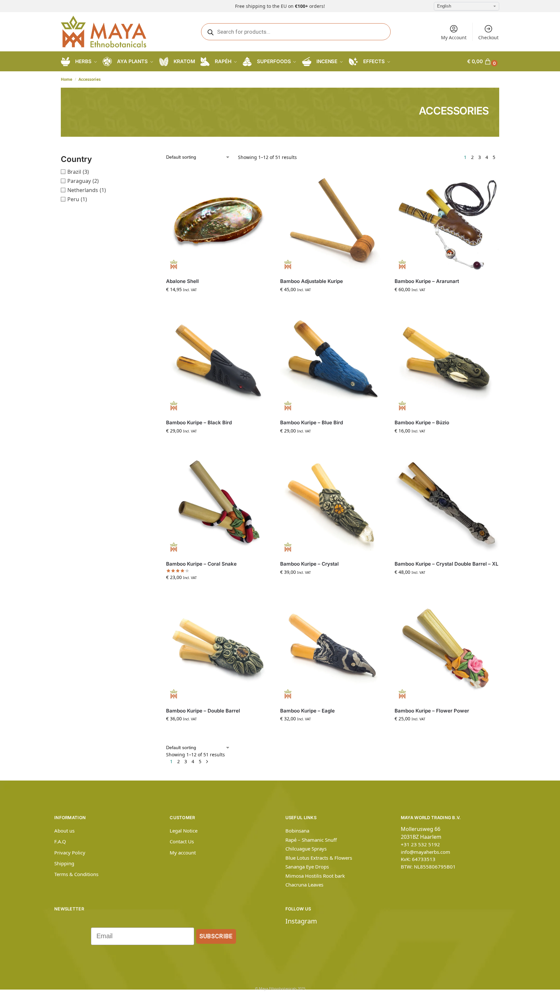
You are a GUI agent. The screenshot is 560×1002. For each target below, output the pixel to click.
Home (66, 79)
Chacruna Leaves (304, 884)
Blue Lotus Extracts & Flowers (318, 857)
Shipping (64, 863)
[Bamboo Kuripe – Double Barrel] (218, 650)
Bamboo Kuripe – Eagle (307, 711)
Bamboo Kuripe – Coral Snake (201, 564)
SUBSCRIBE (216, 936)
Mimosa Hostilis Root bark (315, 875)
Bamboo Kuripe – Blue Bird (311, 422)
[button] (483, 61)
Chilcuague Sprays (306, 848)
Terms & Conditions (76, 874)
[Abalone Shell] (218, 220)
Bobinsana (297, 830)
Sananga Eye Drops (307, 866)
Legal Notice (183, 830)
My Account (454, 37)
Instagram (301, 921)
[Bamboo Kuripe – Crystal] (332, 503)
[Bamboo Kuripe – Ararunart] (447, 220)
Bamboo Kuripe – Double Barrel (203, 711)
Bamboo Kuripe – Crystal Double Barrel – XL (446, 564)
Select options (447, 303)
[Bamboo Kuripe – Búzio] (447, 362)
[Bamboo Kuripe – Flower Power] (447, 650)
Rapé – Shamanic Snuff (311, 839)
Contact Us (182, 841)
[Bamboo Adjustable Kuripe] (332, 220)
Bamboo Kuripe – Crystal (309, 564)
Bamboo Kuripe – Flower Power (432, 711)
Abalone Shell (182, 281)
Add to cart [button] (218, 303)
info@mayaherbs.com (425, 852)
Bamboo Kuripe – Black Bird (199, 422)
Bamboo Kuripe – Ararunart (427, 281)
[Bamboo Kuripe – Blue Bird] (332, 362)
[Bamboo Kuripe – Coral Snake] (218, 503)
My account (183, 852)
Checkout (488, 37)
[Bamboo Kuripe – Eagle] (332, 650)
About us (64, 830)
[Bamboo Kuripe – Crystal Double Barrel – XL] (447, 503)
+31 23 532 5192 (420, 844)
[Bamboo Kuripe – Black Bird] (218, 362)
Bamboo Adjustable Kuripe (311, 281)
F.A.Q (60, 841)
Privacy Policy (69, 852)
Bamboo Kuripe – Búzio (422, 422)
